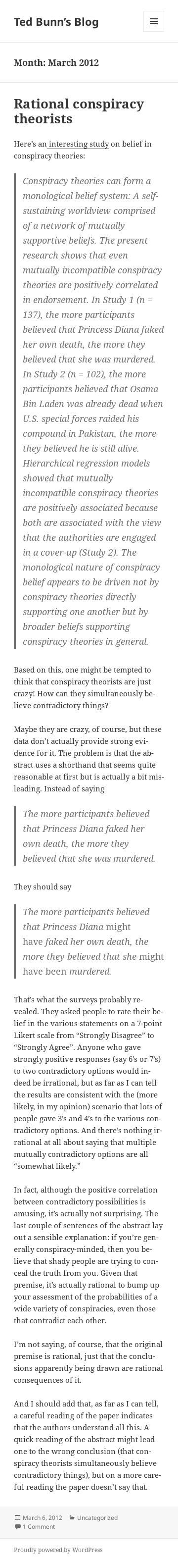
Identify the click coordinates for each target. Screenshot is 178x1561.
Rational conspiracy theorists (79, 111)
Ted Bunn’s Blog (56, 21)
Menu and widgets (154, 31)
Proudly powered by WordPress (58, 1550)
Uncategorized (97, 1517)
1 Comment (39, 1526)
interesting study (78, 144)
